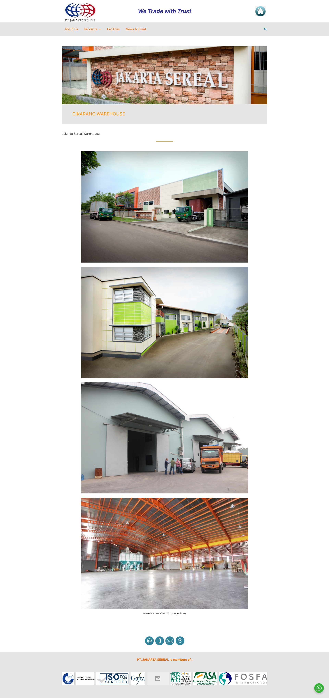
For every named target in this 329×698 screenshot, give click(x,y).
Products (90, 29)
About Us (71, 29)
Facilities (113, 29)
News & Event (136, 29)
